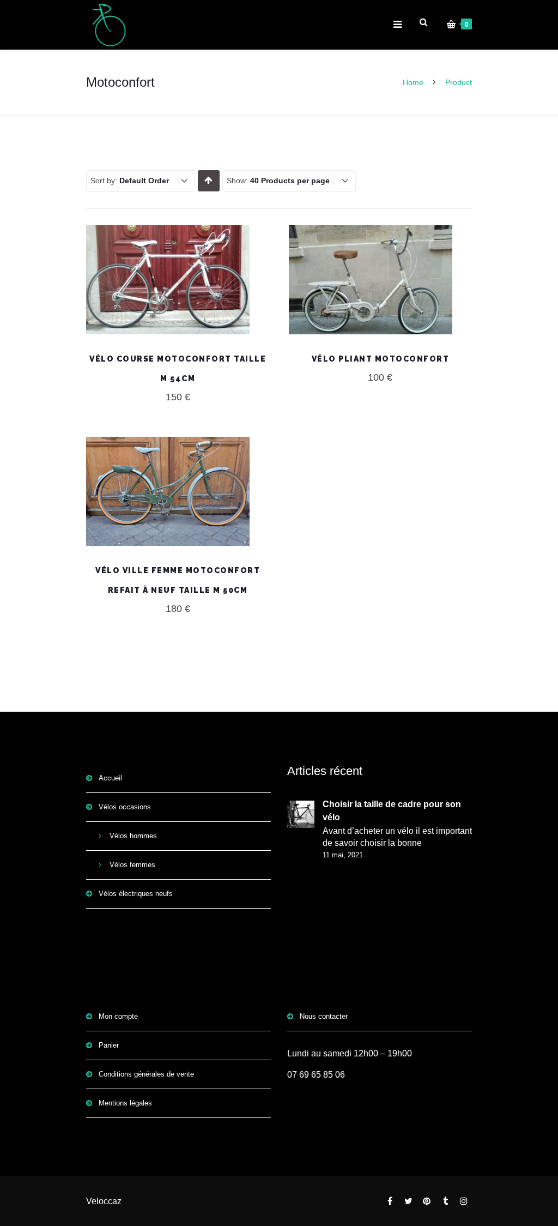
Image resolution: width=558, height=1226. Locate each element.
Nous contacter (324, 1016)
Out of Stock (177, 280)
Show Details (380, 307)
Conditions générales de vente (146, 1074)
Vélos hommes (133, 836)
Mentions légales (125, 1103)
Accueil (110, 778)
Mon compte (118, 1016)
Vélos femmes (132, 865)
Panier (109, 1045)
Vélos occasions (125, 807)
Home (413, 82)
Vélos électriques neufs (136, 894)
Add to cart (381, 280)
